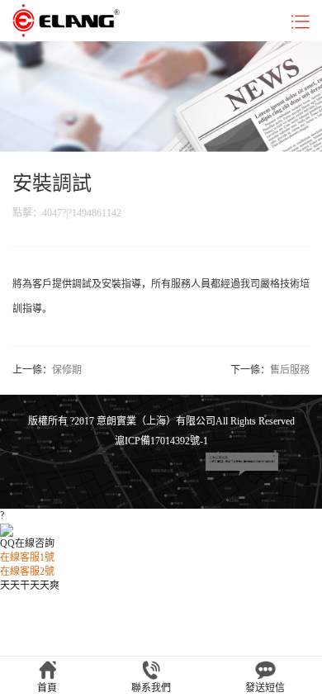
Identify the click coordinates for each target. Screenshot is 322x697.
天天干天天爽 (29, 585)
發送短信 (265, 688)
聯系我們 (151, 688)
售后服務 (290, 370)
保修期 (67, 370)
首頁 (47, 688)
